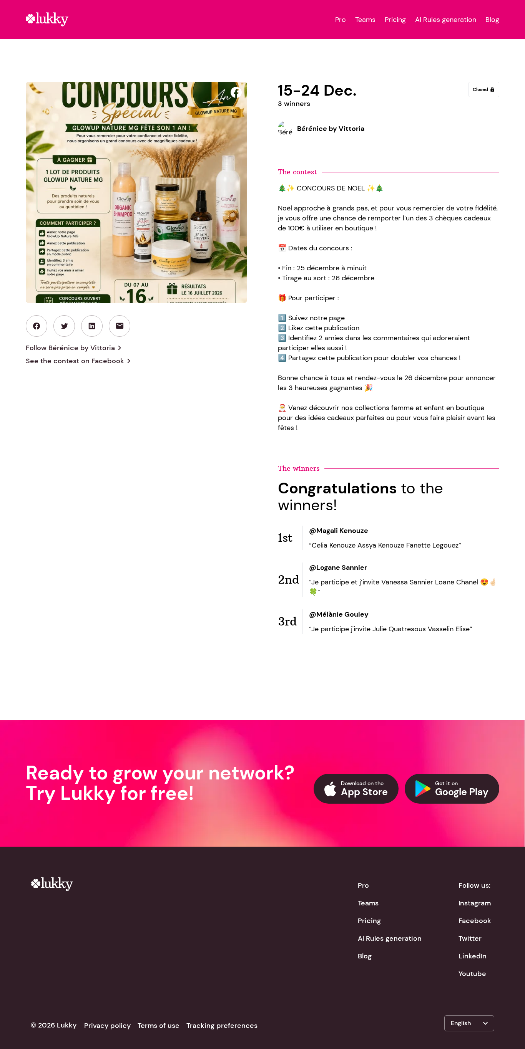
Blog (492, 19)
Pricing (395, 19)
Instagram (475, 903)
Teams (365, 19)
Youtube (472, 973)
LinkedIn (473, 956)
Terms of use (158, 1025)
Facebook (475, 920)
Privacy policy (107, 1025)
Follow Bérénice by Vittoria (75, 347)
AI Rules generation (445, 19)
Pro (340, 19)
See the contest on (79, 361)
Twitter (470, 938)
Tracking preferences (222, 1025)
